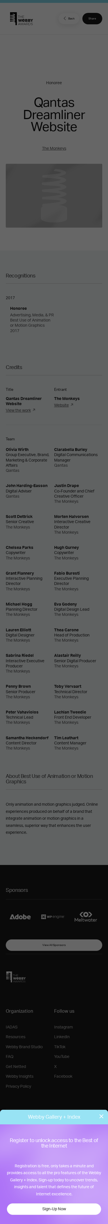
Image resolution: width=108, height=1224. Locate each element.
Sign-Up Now (54, 1209)
